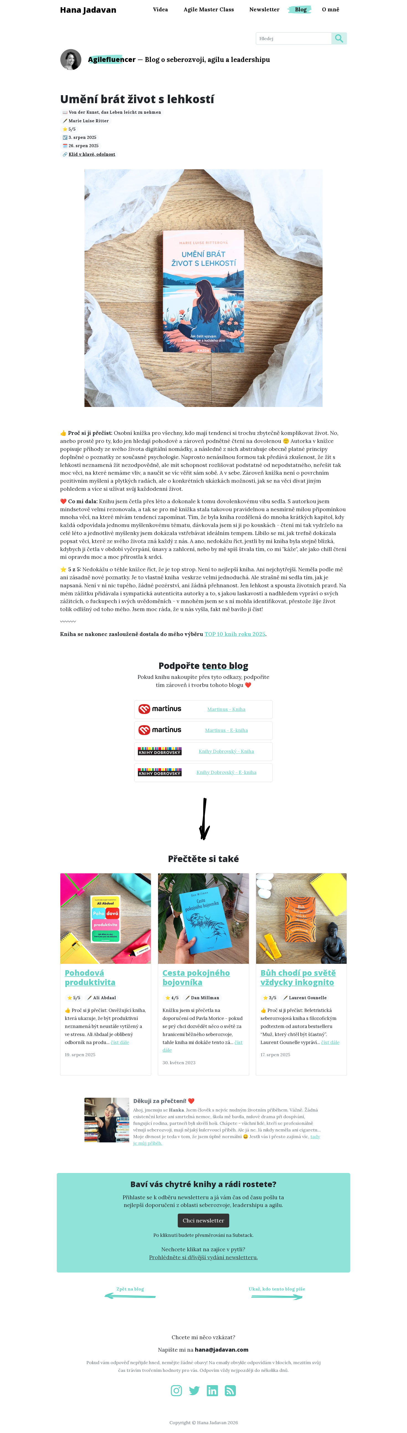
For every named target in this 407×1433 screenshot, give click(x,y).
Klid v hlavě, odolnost (92, 154)
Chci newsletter (203, 1220)
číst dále (120, 1042)
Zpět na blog (130, 1289)
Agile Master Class (209, 9)
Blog (300, 9)
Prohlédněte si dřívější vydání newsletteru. (203, 1257)
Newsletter (264, 9)
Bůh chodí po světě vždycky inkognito (298, 977)
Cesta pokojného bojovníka (196, 977)
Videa (160, 9)
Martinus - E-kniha (226, 730)
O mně (330, 9)
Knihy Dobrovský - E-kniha (226, 772)
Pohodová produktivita (90, 977)
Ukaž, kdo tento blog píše (277, 1289)
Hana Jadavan (88, 9)
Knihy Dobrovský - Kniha (226, 751)
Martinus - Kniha (226, 709)
